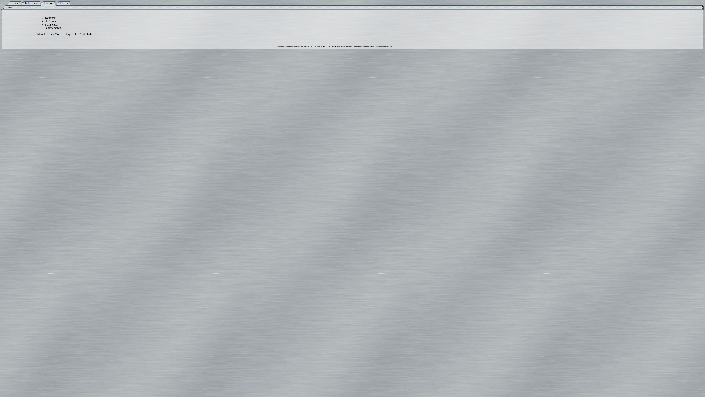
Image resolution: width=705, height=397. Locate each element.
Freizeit (64, 3)
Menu (10, 7)
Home (15, 3)
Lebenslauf (31, 3)
